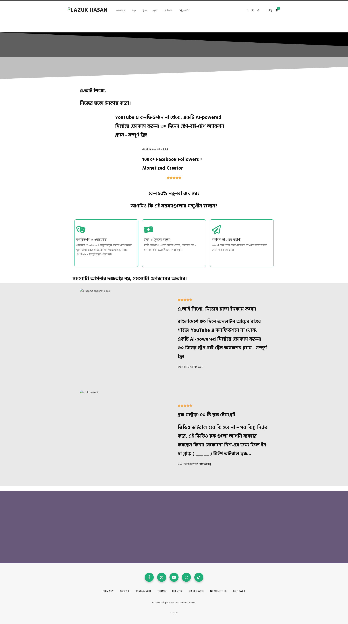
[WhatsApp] (186, 577)
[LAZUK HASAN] (87, 10)
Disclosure (196, 591)
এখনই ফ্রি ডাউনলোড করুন (155, 149)
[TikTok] (198, 577)
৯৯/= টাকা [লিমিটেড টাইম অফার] (194, 464)
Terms (161, 591)
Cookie (125, 591)
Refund (177, 591)
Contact (239, 591)
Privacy (108, 591)
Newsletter (218, 591)
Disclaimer (143, 591)
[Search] (269, 10)
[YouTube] (174, 577)
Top (175, 612)
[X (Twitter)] (161, 577)
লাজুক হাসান (167, 602)
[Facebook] (149, 577)
